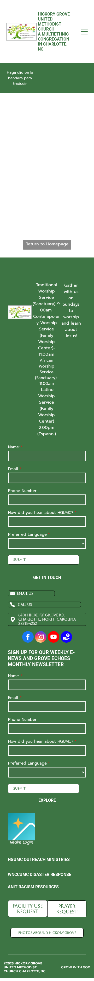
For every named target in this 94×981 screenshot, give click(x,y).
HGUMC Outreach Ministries (39, 859)
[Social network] (66, 637)
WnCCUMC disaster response (39, 874)
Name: (14, 447)
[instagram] (40, 637)
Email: (13, 469)
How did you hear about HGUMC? (40, 513)
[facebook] (28, 637)
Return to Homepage (47, 244)
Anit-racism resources (33, 886)
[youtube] (53, 637)
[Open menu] (84, 32)
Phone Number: (22, 491)
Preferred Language (27, 534)
